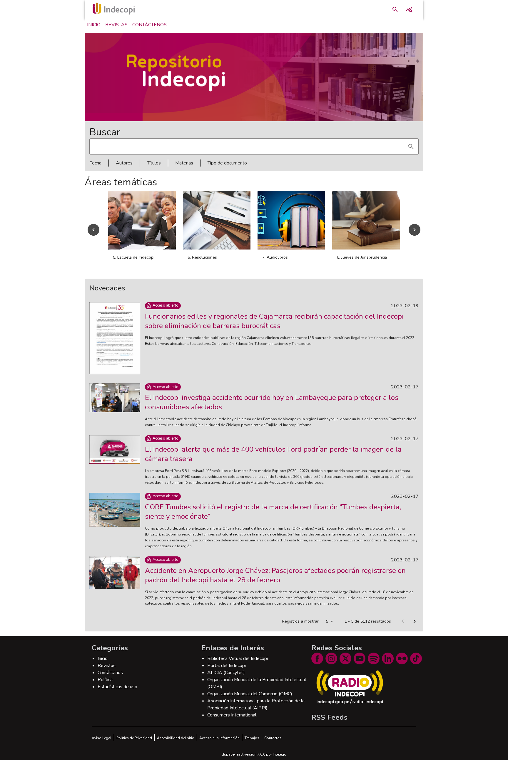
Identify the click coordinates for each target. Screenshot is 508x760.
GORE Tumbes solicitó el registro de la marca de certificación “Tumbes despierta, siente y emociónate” (273, 511)
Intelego (279, 754)
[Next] (414, 230)
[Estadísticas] (409, 9)
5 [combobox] (327, 621)
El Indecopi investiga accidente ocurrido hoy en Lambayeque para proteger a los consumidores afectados (271, 402)
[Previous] (93, 230)
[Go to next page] (414, 621)
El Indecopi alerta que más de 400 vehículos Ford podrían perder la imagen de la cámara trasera (273, 454)
